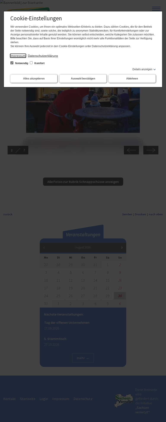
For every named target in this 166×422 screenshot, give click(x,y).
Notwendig (21, 63)
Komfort (39, 63)
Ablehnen (132, 78)
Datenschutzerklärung (43, 55)
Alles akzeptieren (34, 78)
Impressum (18, 55)
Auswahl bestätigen (83, 78)
